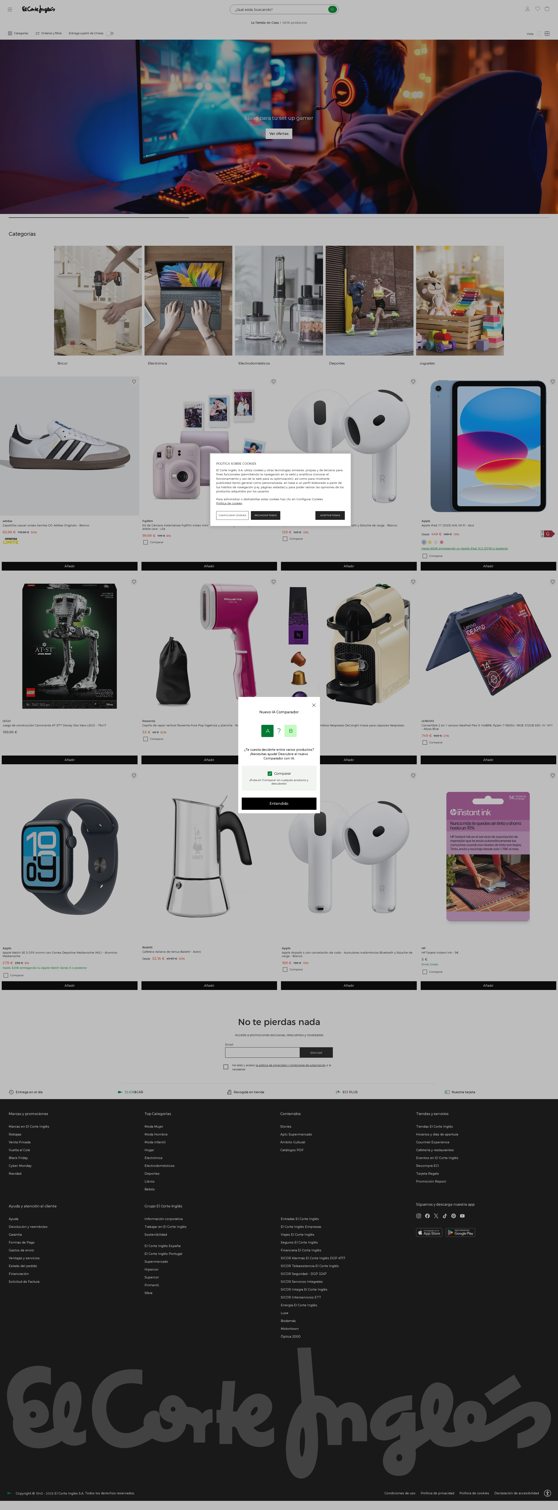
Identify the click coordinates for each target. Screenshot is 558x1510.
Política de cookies (229, 503)
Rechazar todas (266, 515)
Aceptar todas (330, 515)
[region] (280, 490)
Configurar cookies (232, 515)
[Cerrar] (313, 705)
